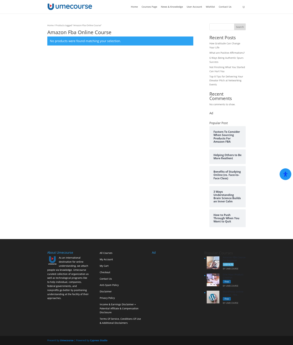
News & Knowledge (172, 7)
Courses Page (149, 7)
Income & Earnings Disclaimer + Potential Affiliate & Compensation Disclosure (119, 308)
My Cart (104, 265)
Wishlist (210, 7)
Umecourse (66, 340)
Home (134, 7)
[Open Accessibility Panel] (285, 174)
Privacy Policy (107, 297)
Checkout (105, 272)
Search (240, 27)
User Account (194, 7)
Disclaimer (106, 291)
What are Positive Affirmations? (227, 52)
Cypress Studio (99, 340)
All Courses (106, 253)
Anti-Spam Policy (109, 285)
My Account (106, 259)
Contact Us (225, 7)
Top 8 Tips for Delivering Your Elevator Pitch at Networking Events (226, 80)
